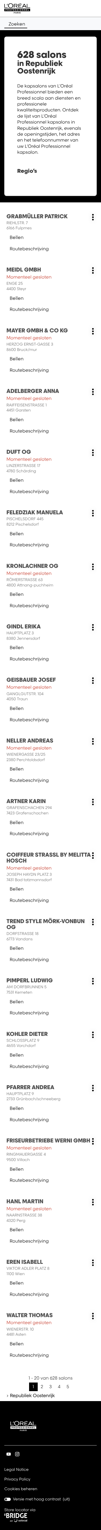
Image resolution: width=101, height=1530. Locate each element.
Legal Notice (16, 1470)
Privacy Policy (17, 1480)
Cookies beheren (20, 1489)
